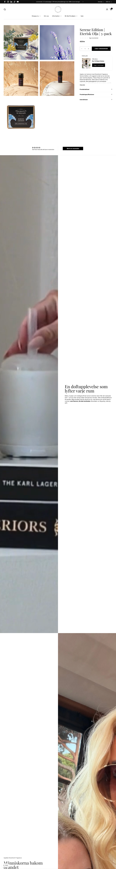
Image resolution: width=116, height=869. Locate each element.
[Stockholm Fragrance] (58, 9)
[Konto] (107, 9)
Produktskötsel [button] (84, 89)
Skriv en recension (73, 148)
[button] (5, 9)
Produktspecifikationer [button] (87, 94)
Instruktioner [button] (84, 99)
